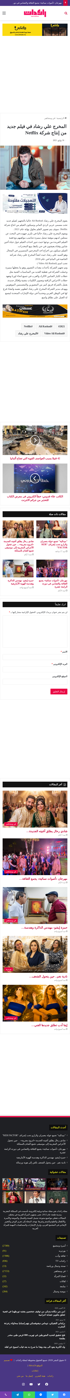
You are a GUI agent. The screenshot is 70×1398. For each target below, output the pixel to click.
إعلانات (35, 1370)
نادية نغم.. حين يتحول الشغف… (48, 976)
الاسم (64, 651)
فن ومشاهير (49, 118)
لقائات (63, 1281)
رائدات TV (61, 1261)
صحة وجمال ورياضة (56, 1266)
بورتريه (62, 1251)
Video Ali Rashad (53, 333)
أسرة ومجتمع (59, 1246)
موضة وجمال (59, 1291)
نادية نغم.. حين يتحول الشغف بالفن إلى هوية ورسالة (41, 1162)
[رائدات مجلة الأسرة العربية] (35, 13)
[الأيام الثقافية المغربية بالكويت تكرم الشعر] (57, 1197)
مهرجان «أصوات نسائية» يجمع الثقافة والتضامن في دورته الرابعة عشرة (53, 583)
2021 (62, 326)
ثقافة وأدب (60, 1256)
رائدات (50, 1376)
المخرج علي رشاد (27, 333)
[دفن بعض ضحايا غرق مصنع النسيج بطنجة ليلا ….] (57, 1184)
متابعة (63, 1286)
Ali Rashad (45, 326)
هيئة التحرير (40, 1376)
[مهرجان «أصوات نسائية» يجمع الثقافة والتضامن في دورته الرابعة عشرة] (51, 568)
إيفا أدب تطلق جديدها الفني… (49, 1025)
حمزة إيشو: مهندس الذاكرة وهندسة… (44, 927)
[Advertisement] (35, 74)
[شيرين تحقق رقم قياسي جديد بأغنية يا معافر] (35, 1197)
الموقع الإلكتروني (59, 676)
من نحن (20, 1376)
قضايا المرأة (60, 1276)
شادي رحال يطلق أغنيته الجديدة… (46, 831)
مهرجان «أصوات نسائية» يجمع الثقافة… (43, 878)
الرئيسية (61, 118)
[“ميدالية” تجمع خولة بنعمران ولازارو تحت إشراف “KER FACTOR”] (51, 529)
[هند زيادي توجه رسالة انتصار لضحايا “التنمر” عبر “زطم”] (12, 1197)
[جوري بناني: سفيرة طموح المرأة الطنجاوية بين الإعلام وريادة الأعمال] (12, 1184)
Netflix (27, 326)
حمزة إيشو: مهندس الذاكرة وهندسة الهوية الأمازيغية (41, 1157)
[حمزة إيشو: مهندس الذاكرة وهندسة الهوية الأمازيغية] (18, 568)
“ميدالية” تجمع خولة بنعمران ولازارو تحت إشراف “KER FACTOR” (53, 544)
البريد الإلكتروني (59, 664)
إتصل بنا (29, 1376)
